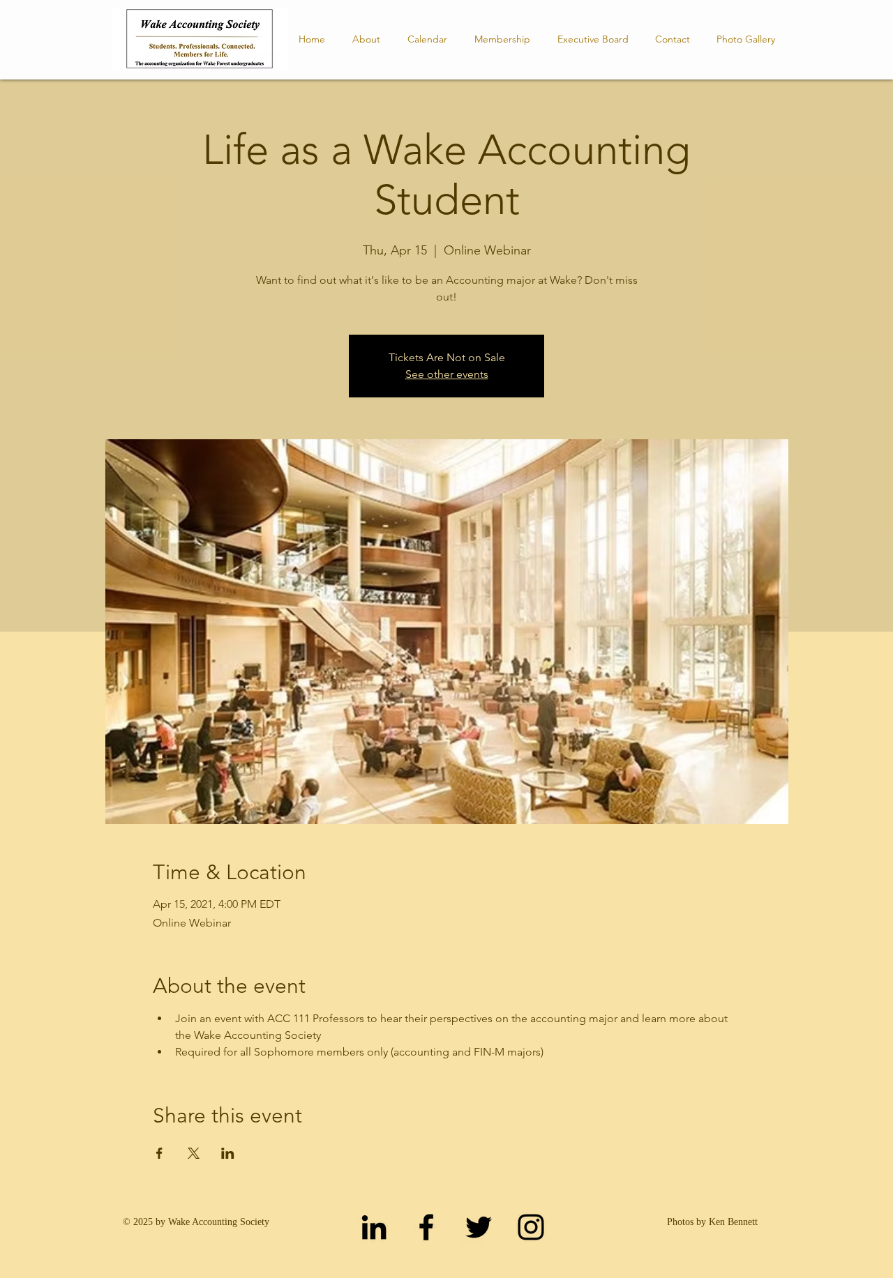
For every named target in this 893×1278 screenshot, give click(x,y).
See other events (446, 374)
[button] (592, 39)
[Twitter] (478, 1227)
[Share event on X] (193, 1153)
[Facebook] (426, 1227)
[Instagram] (530, 1227)
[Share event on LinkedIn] (227, 1153)
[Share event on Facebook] (159, 1153)
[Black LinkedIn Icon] (374, 1227)
